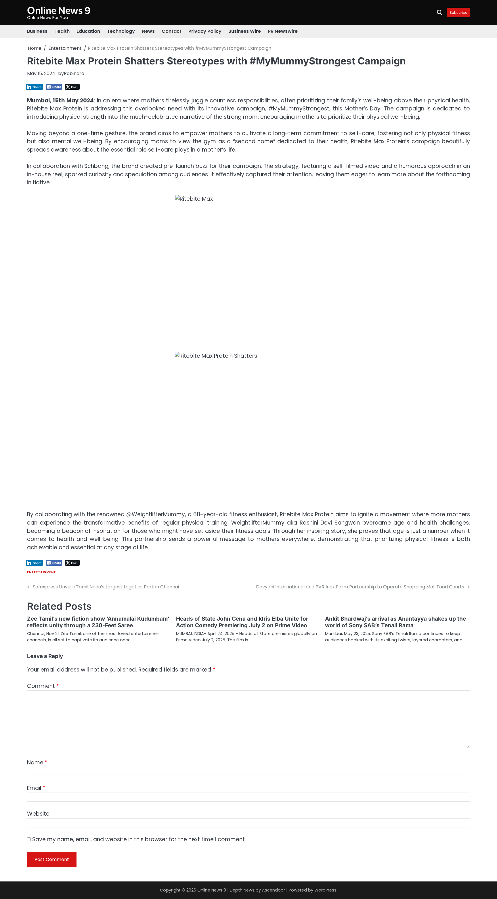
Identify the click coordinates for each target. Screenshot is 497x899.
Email (36, 788)
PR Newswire (283, 31)
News (148, 31)
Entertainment (41, 572)
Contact (171, 31)
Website (38, 814)
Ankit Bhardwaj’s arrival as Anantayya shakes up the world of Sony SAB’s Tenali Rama (395, 622)
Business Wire (244, 31)
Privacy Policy (204, 31)
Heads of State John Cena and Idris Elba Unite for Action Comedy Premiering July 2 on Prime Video (242, 622)
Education (88, 31)
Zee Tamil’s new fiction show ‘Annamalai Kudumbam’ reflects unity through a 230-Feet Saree (98, 622)
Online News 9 (59, 10)
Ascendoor (273, 890)
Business (37, 31)
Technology (121, 31)
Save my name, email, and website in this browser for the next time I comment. (139, 839)
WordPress (325, 890)
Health (62, 31)
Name (37, 762)
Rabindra (74, 73)
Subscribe (458, 12)
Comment (43, 686)
